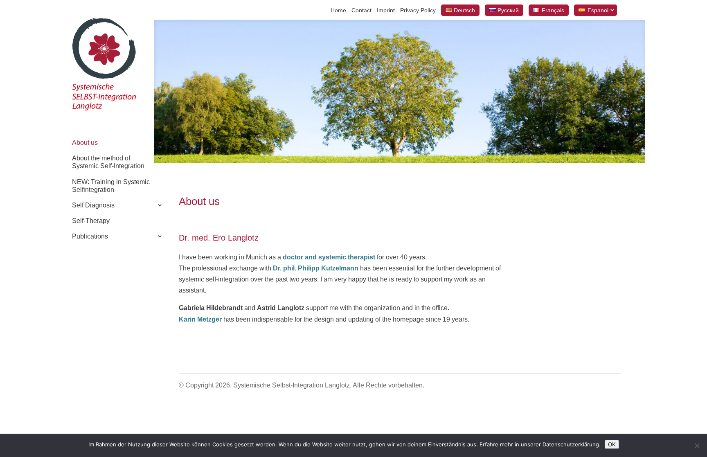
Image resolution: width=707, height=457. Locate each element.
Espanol (598, 10)
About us (85, 142)
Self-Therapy (91, 220)
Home (338, 10)
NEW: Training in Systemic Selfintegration (111, 185)
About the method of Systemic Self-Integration (108, 162)
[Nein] (697, 445)
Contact (361, 10)
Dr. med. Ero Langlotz (219, 237)
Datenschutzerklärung (571, 444)
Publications (90, 236)
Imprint (386, 10)
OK (612, 444)
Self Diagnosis (93, 205)
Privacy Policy (418, 10)
